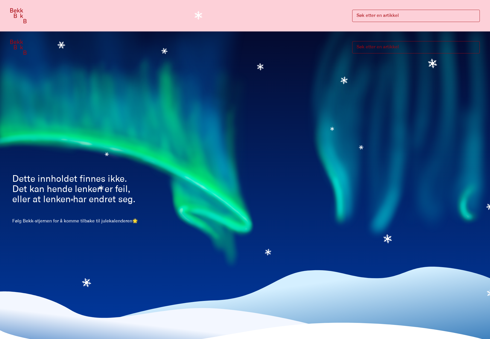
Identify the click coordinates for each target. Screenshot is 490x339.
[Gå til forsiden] (18, 15)
